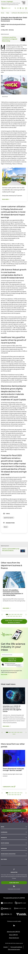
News (2, 826)
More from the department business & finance (14, 621)
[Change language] (20, 8)
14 (11, 616)
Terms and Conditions (16, 947)
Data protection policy (14, 949)
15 (13, 616)
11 (13, 734)
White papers (5, 843)
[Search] (15, 8)
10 (21, 614)
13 (10, 794)
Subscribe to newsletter (12, 659)
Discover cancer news (14, 810)
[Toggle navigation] (26, 8)
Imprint (5, 947)
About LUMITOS (13, 934)
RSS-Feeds (4, 859)
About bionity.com (14, 938)
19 (19, 616)
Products (4, 837)
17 (16, 616)
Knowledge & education (8, 853)
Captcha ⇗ (19, 666)
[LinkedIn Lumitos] (14, 925)
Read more (4, 674)
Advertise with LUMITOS (13, 931)
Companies (4, 832)
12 (8, 616)
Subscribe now (14, 882)
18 (18, 794)
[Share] (18, 8)
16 (14, 616)
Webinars (4, 848)
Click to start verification (14, 665)
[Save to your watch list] (23, 8)
